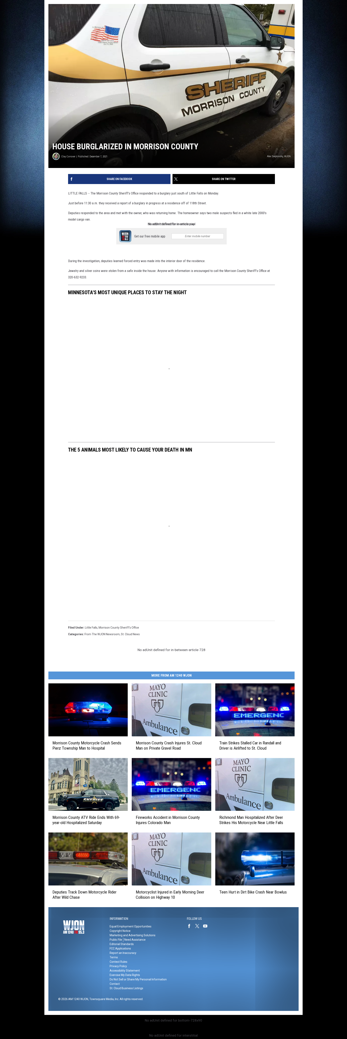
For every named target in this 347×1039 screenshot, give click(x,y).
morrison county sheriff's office (119, 627)
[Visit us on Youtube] (207, 926)
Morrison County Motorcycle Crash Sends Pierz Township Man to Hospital (86, 746)
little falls (91, 627)
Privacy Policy (118, 966)
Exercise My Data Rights (125, 975)
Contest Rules (118, 961)
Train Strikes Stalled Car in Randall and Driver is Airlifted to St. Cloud (250, 746)
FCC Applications (120, 948)
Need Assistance (135, 939)
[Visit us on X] (199, 926)
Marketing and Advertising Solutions (132, 935)
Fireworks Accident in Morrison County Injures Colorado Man (168, 820)
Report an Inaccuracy (123, 953)
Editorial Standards (122, 944)
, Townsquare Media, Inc (103, 999)
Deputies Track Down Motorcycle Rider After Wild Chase (84, 895)
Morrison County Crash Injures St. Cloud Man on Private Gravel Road (169, 746)
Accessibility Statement (125, 970)
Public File (116, 939)
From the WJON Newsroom (102, 634)
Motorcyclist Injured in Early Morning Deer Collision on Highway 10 (170, 895)
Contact (115, 983)
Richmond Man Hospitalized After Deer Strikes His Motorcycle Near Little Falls (251, 820)
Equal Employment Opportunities (130, 926)
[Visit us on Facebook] (191, 926)
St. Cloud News (130, 634)
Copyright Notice (120, 930)
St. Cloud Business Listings (126, 988)
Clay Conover (68, 156)
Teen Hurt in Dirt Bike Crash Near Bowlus (253, 892)
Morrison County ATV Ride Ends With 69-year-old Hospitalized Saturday (86, 820)
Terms (114, 957)
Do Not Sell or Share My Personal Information (138, 979)
